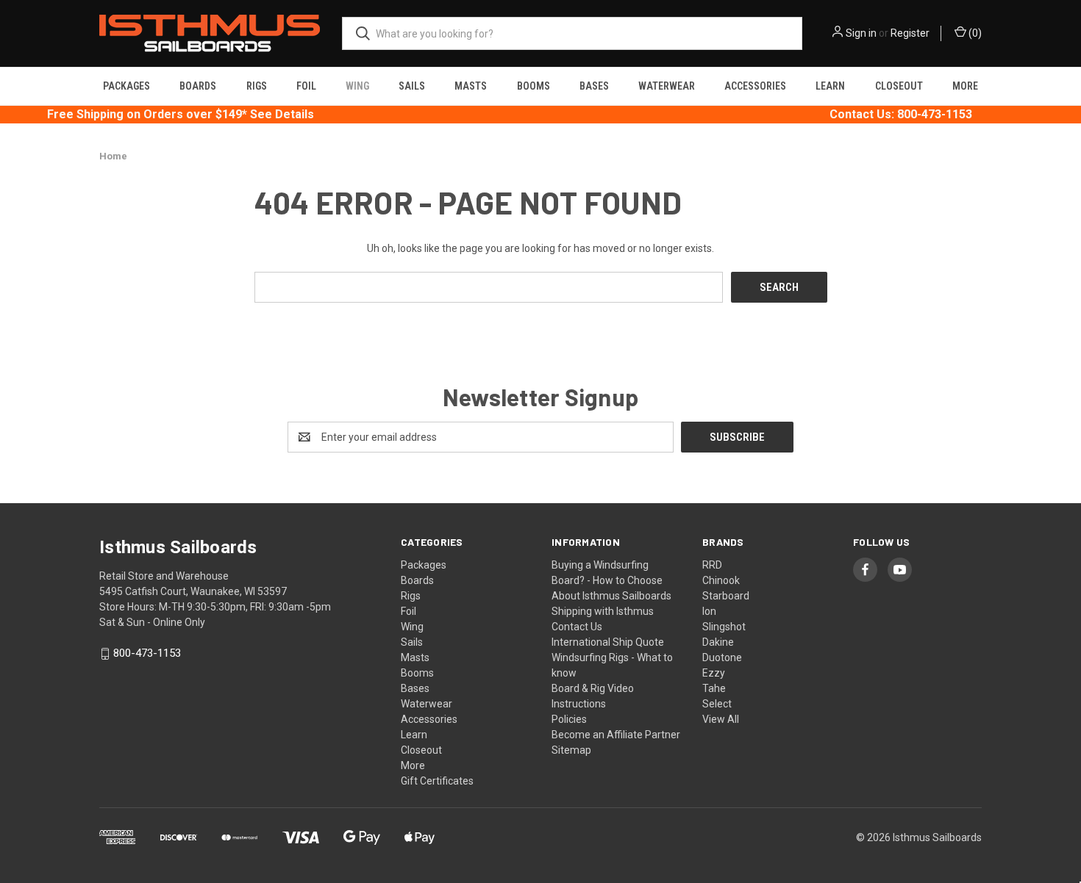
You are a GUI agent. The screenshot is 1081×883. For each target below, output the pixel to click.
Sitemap (571, 750)
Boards (197, 86)
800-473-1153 (147, 653)
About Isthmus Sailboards (611, 596)
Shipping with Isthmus (603, 611)
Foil (306, 86)
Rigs (256, 86)
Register (910, 33)
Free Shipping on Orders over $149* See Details (180, 114)
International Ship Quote (608, 642)
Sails (412, 86)
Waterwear (666, 86)
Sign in (861, 33)
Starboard (725, 596)
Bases (594, 86)
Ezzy (713, 673)
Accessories (755, 86)
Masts (470, 86)
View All (720, 719)
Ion (709, 611)
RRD (712, 565)
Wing (357, 86)
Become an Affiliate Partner (616, 734)
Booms (533, 86)
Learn (830, 86)
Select (717, 704)
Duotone (722, 657)
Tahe (714, 688)
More (965, 86)
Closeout (899, 86)
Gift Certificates (437, 781)
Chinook (721, 580)
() (974, 33)
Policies (569, 719)
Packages (126, 86)
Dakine (718, 642)
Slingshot (724, 626)
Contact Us (577, 626)
